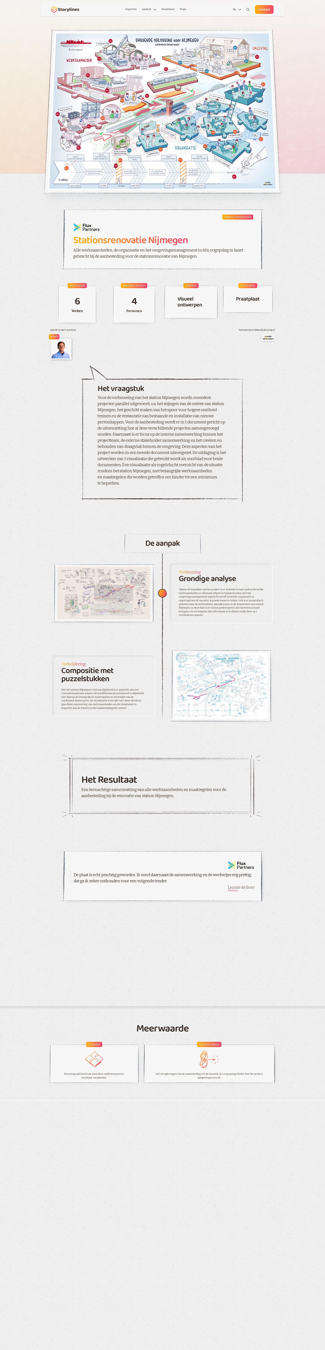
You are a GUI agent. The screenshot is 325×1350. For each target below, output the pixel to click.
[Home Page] (65, 9)
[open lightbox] (162, 111)
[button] (149, 9)
